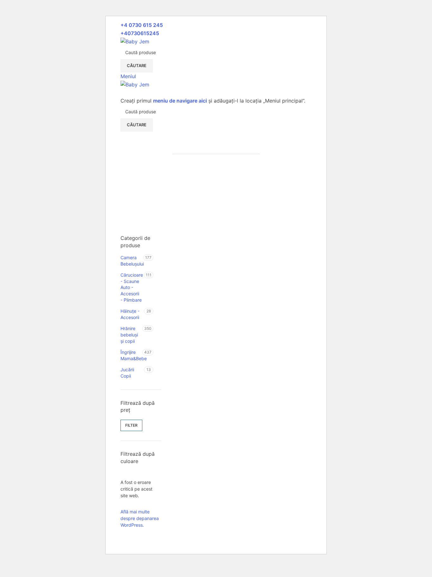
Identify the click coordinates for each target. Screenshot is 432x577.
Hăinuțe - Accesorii (129, 314)
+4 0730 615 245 (141, 25)
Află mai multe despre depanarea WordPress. (139, 518)
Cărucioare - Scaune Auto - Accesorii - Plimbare (131, 287)
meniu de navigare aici (180, 100)
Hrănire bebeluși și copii (129, 334)
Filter (131, 425)
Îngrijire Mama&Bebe (131, 355)
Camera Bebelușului (131, 261)
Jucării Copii (127, 373)
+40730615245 (139, 33)
